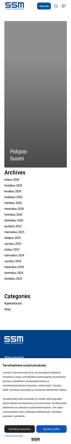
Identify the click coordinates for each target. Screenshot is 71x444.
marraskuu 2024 (14, 255)
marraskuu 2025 (14, 232)
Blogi (7, 309)
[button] (64, 6)
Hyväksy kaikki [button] (51, 429)
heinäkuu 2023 (13, 278)
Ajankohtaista (13, 303)
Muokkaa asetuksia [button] (19, 429)
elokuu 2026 (11, 179)
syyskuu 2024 (12, 261)
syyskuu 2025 (12, 243)
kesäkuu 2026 (12, 191)
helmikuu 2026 (13, 214)
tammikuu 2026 (13, 220)
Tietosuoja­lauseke (13, 435)
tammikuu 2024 (13, 273)
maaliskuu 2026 (14, 209)
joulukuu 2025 (13, 226)
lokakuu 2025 (12, 238)
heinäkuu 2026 (13, 185)
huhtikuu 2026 (13, 203)
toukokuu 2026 (13, 197)
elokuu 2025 (11, 249)
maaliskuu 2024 (14, 267)
